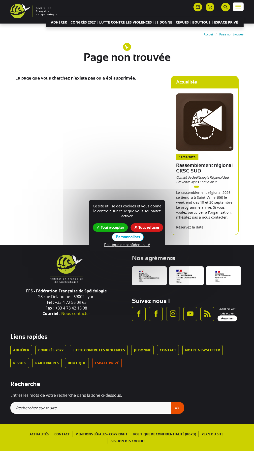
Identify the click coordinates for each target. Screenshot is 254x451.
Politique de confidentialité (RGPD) (164, 434)
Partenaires (47, 363)
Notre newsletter (202, 350)
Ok (177, 407)
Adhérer (59, 22)
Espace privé (226, 22)
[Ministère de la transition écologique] (223, 275)
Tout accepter (112, 227)
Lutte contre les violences (125, 22)
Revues (182, 22)
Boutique (201, 22)
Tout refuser (148, 227)
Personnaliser (128, 237)
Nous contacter (75, 313)
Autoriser (227, 318)
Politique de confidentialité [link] (127, 244)
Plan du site (212, 434)
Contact (168, 350)
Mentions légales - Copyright (101, 434)
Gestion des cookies (127, 441)
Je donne (163, 22)
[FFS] (33, 11)
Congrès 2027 (83, 22)
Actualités (39, 434)
